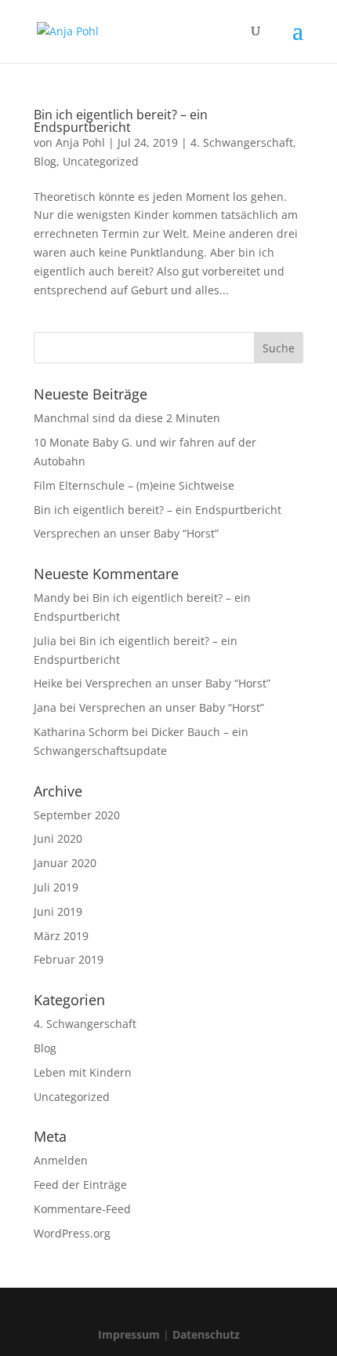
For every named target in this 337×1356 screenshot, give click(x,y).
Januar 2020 (65, 862)
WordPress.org (72, 1233)
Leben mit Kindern (83, 1072)
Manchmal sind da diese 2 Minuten (127, 417)
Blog (45, 161)
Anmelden (61, 1160)
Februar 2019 (68, 959)
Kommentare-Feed (82, 1208)
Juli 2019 (56, 887)
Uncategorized (101, 161)
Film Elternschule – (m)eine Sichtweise (134, 485)
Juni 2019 (58, 911)
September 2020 (77, 814)
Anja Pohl (80, 142)
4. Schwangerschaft (241, 142)
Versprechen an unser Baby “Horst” (126, 533)
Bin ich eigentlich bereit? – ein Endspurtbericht (121, 121)
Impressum (129, 1334)
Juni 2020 (58, 838)
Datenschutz (206, 1334)
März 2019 (61, 935)
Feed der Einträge (80, 1184)
